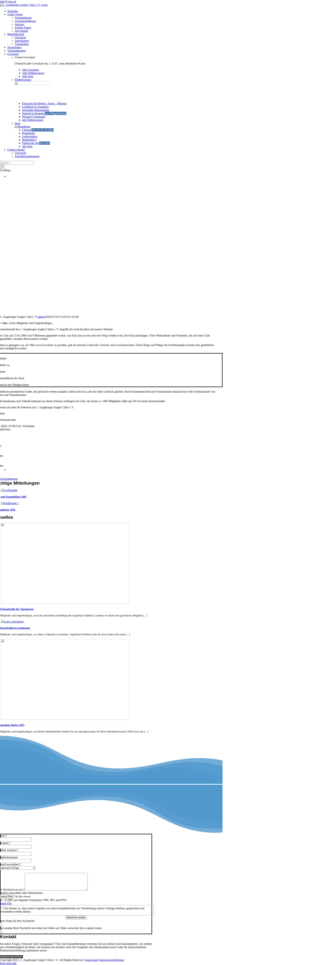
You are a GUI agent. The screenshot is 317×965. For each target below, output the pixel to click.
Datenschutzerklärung (111, 960)
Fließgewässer (23, 79)
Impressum (91, 960)
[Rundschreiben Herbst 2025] (65, 718)
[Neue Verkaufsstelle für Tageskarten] (65, 602)
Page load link (8, 963)
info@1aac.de (8, 1)
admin (41, 316)
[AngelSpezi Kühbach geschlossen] (12, 621)
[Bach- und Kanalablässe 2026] (9, 490)
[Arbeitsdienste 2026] (10, 503)
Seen (17, 123)
